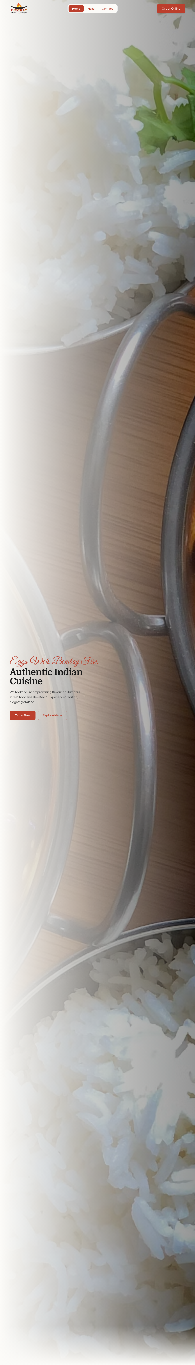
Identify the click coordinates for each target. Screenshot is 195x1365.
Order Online (171, 8)
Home (76, 8)
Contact (107, 8)
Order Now (22, 715)
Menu (90, 8)
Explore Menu (52, 715)
